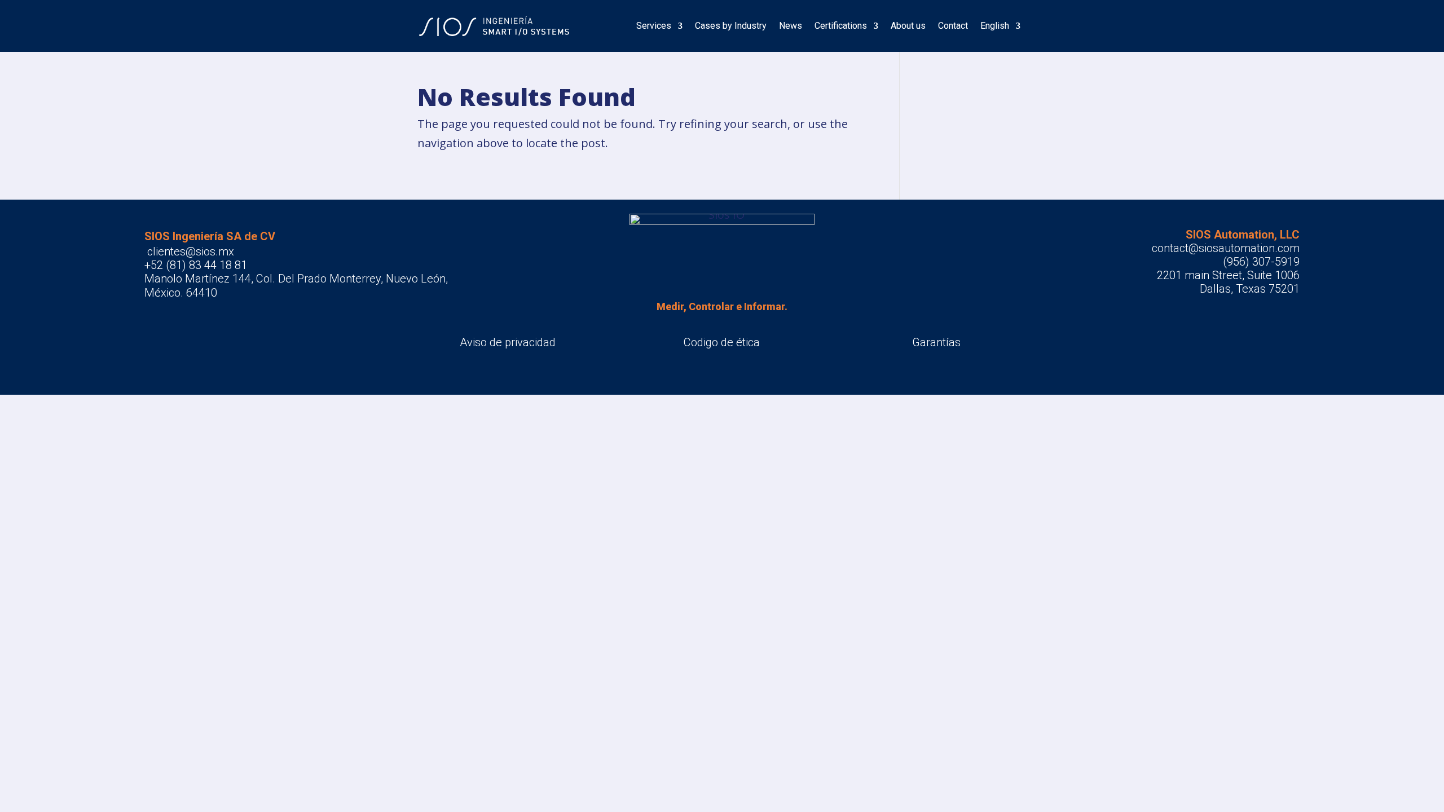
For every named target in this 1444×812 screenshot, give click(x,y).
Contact (953, 25)
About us (908, 25)
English (994, 25)
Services (653, 25)
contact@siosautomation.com (1226, 248)
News (790, 25)
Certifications (841, 25)
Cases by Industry (731, 25)
